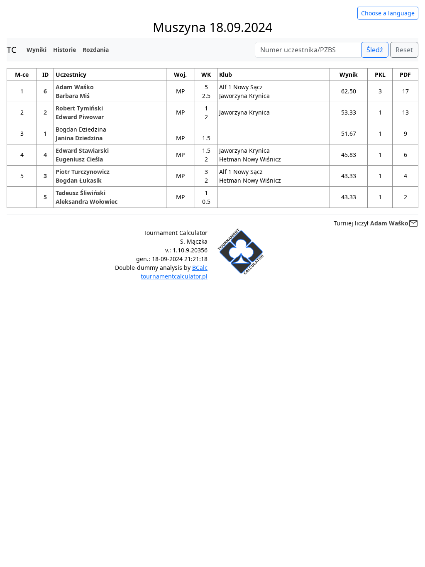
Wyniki (36, 50)
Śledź (374, 49)
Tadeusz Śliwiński (80, 193)
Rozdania (96, 50)
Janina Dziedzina (79, 138)
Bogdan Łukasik (79, 180)
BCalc (200, 267)
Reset (404, 49)
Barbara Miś (73, 96)
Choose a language (388, 13)
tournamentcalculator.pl (174, 276)
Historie (64, 50)
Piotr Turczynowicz (83, 172)
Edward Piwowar (80, 117)
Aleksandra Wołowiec (86, 201)
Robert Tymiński (79, 108)
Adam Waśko (75, 87)
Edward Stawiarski (82, 150)
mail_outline (413, 223)
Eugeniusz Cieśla (79, 159)
